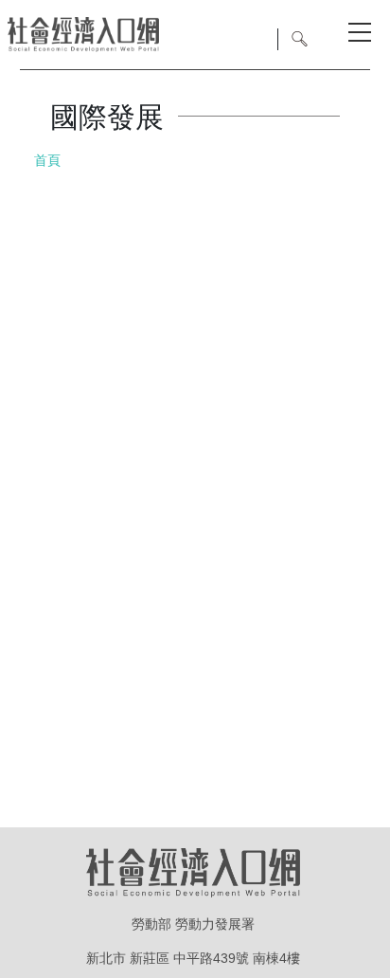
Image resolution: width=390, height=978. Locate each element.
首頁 (47, 160)
